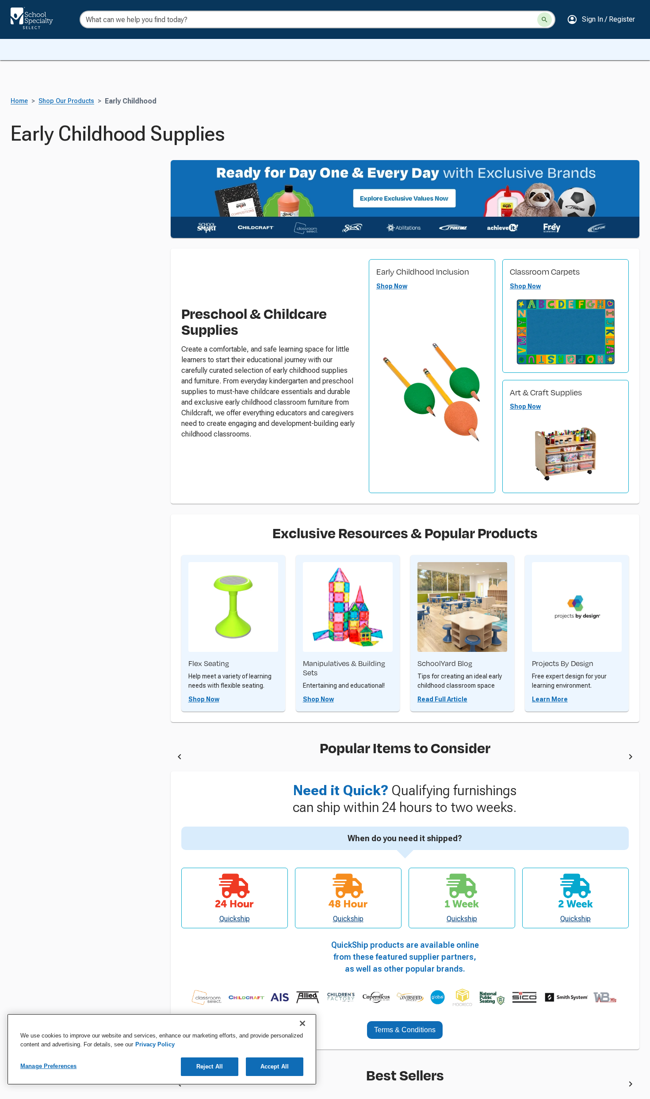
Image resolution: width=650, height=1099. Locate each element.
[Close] (302, 1023)
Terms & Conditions (405, 1030)
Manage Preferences (48, 1066)
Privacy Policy (155, 1044)
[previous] (179, 758)
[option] (267, 758)
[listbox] (405, 758)
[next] (630, 758)
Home (19, 101)
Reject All (209, 1066)
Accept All (274, 1066)
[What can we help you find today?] (544, 19)
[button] (601, 19)
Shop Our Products (66, 101)
